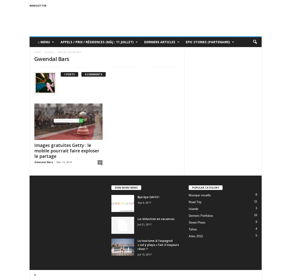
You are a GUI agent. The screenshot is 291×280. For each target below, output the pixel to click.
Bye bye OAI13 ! (148, 197)
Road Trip (195, 202)
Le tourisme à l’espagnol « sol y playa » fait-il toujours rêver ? (158, 245)
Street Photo (197, 222)
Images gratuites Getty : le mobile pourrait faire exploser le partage (66, 150)
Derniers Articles (159, 42)
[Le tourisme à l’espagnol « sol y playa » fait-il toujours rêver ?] (122, 247)
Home (37, 52)
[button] (255, 42)
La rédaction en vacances (156, 219)
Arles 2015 (196, 236)
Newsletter (38, 5)
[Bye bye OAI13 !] (122, 203)
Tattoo (193, 229)
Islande (193, 209)
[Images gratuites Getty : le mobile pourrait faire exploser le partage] (68, 121)
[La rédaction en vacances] (122, 225)
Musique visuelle (200, 195)
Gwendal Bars (43, 162)
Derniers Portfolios (201, 215)
